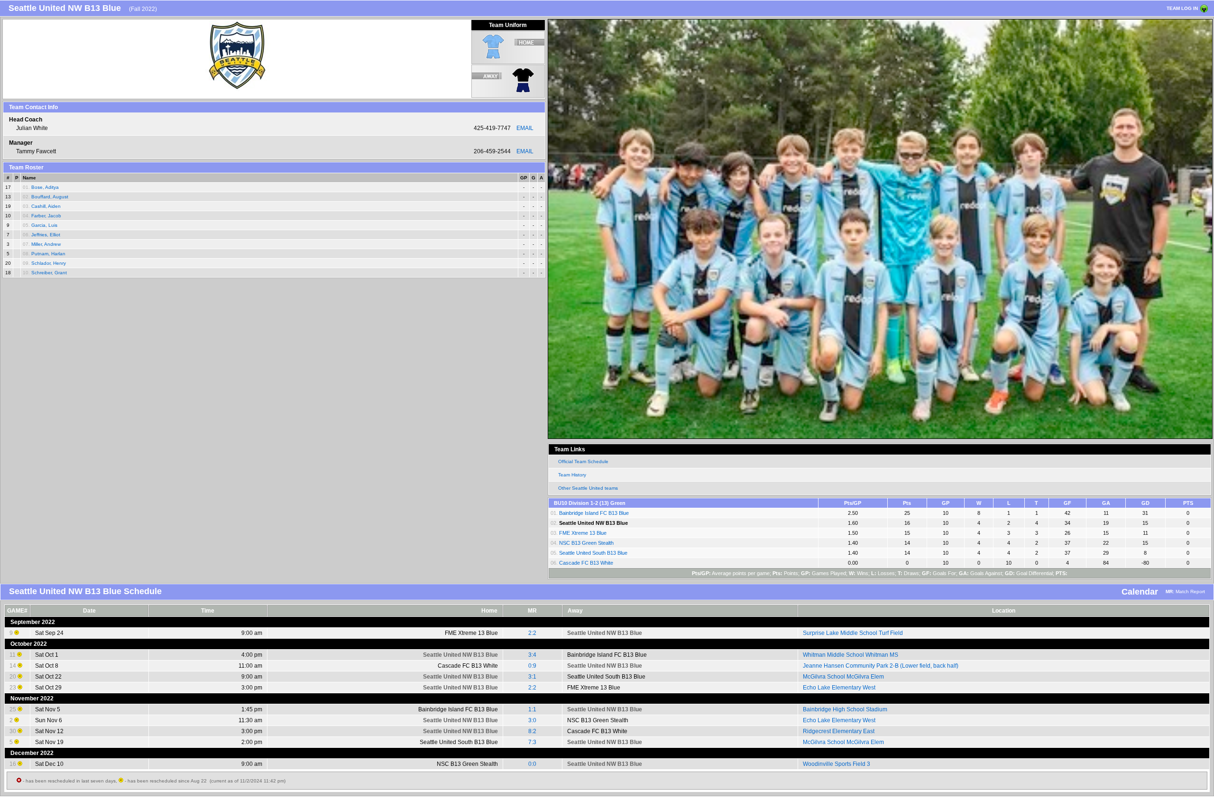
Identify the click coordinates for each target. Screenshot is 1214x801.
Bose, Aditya (45, 187)
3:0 (532, 720)
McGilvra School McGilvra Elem (843, 676)
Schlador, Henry (48, 263)
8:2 (532, 731)
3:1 (532, 676)
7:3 (532, 742)
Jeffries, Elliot (45, 234)
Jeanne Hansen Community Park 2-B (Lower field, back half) (880, 665)
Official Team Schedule (583, 461)
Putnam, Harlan (48, 253)
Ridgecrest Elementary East (838, 731)
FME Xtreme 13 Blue (583, 533)
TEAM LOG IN (1182, 8)
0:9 (532, 665)
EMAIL (524, 128)
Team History (572, 474)
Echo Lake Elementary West (839, 687)
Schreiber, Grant (49, 272)
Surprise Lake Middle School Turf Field (853, 633)
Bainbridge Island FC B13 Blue (594, 513)
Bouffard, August (49, 196)
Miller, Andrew (46, 244)
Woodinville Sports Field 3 (836, 764)
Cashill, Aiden (46, 206)
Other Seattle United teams (588, 488)
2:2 (532, 633)
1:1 (532, 709)
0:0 (532, 764)
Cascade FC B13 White (586, 563)
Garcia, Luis (44, 225)
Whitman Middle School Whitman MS (850, 655)
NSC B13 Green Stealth (586, 543)
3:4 (532, 655)
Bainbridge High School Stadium (845, 709)
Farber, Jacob (46, 215)
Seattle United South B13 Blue (593, 553)
